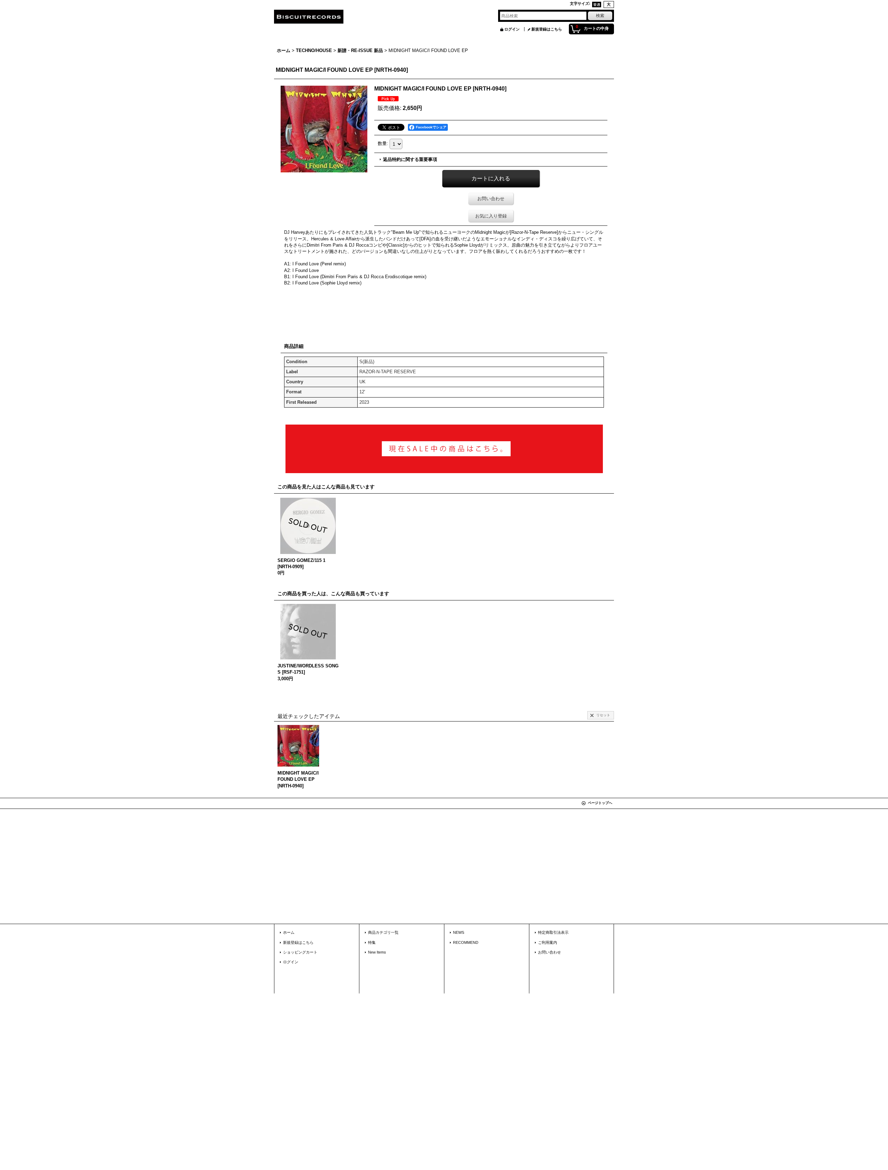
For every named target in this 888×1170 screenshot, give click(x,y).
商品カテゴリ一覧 (383, 932)
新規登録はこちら (546, 29)
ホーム (288, 932)
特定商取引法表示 (553, 932)
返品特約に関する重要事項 (410, 159)
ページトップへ (600, 803)
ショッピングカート (300, 952)
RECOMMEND (465, 942)
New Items (377, 952)
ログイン (512, 29)
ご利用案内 (547, 942)
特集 (372, 942)
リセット (603, 715)
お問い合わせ (490, 198)
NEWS (458, 932)
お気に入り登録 (491, 216)
